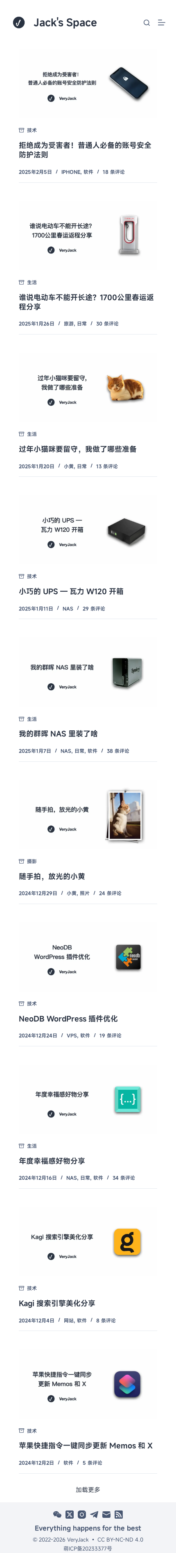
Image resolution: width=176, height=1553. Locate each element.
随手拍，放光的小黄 (52, 876)
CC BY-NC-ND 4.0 (120, 1539)
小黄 (69, 466)
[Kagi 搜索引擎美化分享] (88, 1241)
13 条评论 (107, 466)
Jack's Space (65, 22)
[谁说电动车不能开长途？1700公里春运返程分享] (88, 235)
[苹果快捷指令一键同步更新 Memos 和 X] (88, 1383)
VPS (72, 1035)
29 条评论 (94, 608)
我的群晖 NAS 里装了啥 (58, 733)
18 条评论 (114, 171)
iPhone (70, 171)
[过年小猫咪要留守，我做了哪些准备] (88, 387)
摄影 (32, 861)
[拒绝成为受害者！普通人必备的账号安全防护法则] (88, 83)
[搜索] (147, 23)
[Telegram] (94, 1514)
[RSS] (119, 1514)
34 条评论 (124, 1177)
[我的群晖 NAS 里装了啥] (88, 672)
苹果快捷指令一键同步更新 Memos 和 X (86, 1445)
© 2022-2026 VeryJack (61, 1539)
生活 (32, 282)
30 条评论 (107, 323)
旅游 (69, 323)
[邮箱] (106, 1514)
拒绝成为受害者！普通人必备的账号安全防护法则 (85, 149)
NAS (68, 608)
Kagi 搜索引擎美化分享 (57, 1303)
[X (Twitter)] (69, 1514)
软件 (88, 171)
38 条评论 (118, 750)
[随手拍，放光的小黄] (88, 814)
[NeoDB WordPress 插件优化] (88, 957)
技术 (32, 130)
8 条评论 (106, 1320)
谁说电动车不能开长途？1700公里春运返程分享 (86, 302)
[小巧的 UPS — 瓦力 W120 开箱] (88, 529)
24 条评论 (110, 893)
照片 (85, 893)
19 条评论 (110, 1035)
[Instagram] (82, 1514)
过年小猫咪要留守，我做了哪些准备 (78, 449)
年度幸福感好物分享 (52, 1161)
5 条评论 (92, 1462)
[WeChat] (57, 1514)
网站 (69, 1320)
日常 (82, 323)
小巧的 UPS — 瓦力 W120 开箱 (71, 591)
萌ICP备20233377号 (87, 1548)
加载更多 (88, 1490)
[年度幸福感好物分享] (88, 1099)
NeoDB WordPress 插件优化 (68, 1018)
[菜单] (161, 22)
